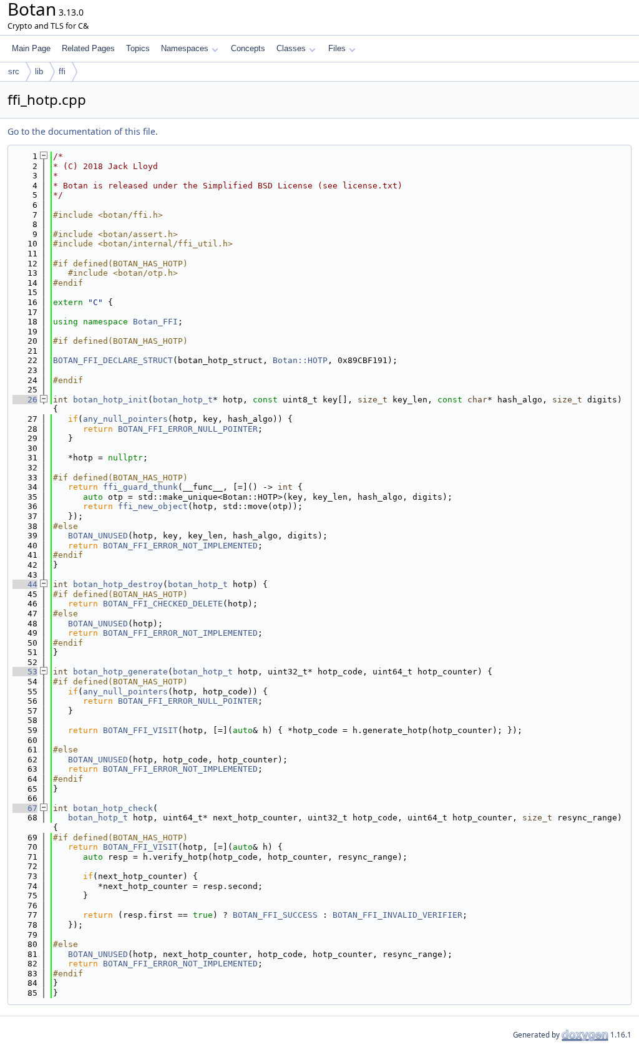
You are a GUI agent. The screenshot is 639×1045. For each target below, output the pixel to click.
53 (24, 671)
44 (24, 584)
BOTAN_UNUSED (98, 535)
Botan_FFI (155, 321)
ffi (62, 71)
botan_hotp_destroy (118, 584)
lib (39, 71)
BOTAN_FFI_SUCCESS (275, 915)
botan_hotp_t (183, 399)
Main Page (31, 48)
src (13, 71)
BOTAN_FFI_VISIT (140, 730)
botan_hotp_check (113, 808)
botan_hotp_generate (120, 671)
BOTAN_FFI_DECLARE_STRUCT (113, 360)
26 (24, 399)
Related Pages (88, 48)
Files (337, 48)
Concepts (248, 48)
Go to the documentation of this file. (82, 131)
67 (24, 808)
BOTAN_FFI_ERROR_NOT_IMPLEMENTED (180, 545)
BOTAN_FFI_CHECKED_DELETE (163, 603)
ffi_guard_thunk (140, 487)
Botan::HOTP (300, 360)
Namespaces (184, 48)
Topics (138, 48)
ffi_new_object (153, 506)
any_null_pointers (125, 419)
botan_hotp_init (110, 399)
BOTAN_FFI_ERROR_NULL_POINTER (188, 429)
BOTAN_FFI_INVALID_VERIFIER (397, 915)
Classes (291, 48)
